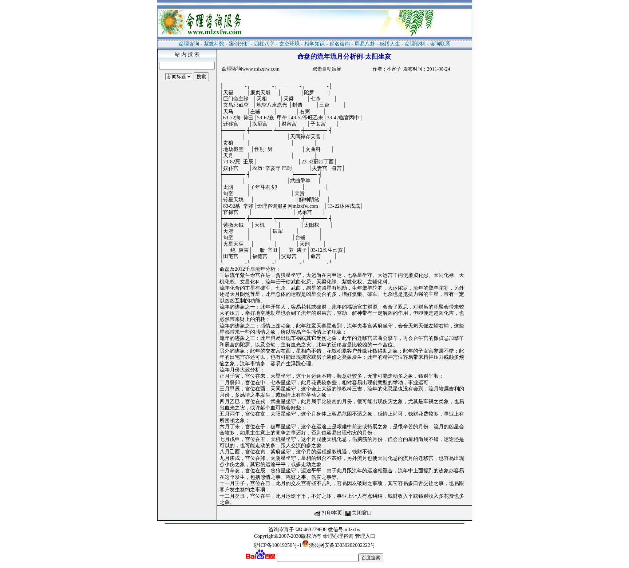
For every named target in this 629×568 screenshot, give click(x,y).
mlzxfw (352, 529)
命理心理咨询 (339, 536)
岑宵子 (286, 529)
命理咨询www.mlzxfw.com (251, 69)
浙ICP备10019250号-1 (278, 545)
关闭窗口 (362, 513)
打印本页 (332, 513)
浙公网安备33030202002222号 (342, 545)
